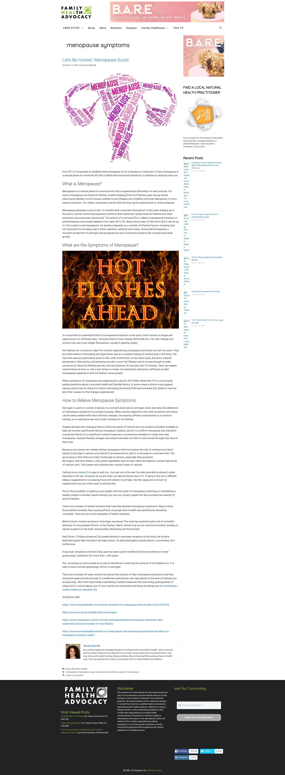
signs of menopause (129, 672)
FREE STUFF (71, 27)
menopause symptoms (106, 672)
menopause (71, 672)
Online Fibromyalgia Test (71, 723)
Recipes (131, 27)
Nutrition (116, 27)
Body (91, 27)
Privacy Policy (155, 770)
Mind (102, 27)
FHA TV (178, 27)
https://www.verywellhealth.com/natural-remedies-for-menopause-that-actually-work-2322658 (115, 604)
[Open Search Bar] (220, 27)
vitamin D (83, 472)
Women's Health (79, 669)
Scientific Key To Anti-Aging (72, 716)
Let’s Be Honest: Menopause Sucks (95, 60)
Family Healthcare (153, 27)
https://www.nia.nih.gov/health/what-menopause (89, 612)
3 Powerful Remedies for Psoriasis (205, 292)
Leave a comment (74, 675)
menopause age (86, 672)
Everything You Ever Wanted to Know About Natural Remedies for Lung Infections (206, 165)
